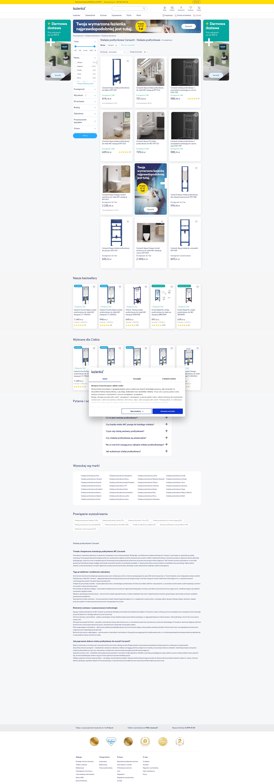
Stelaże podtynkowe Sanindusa (149, 499)
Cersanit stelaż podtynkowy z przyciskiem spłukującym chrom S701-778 (183, 90)
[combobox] (117, 52)
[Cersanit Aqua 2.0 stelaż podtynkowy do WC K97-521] (150, 125)
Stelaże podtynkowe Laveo (119, 499)
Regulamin (120, 774)
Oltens (79, 62)
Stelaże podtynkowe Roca (147, 496)
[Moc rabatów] (137, 26)
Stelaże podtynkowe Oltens (148, 482)
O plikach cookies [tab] (169, 379)
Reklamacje (80, 768)
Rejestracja (103, 765)
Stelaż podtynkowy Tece (138, 520)
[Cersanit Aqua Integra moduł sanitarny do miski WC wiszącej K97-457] (116, 179)
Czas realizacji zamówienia (85, 774)
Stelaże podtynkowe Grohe (90, 499)
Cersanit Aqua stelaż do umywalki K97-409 (184, 249)
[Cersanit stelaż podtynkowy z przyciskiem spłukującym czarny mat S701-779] (185, 125)
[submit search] (143, 8)
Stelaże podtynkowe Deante (91, 482)
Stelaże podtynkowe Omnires (148, 486)
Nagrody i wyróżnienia (150, 768)
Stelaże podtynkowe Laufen (119, 496)
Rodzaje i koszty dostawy (85, 762)
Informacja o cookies (124, 765)
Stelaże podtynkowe (92, 36)
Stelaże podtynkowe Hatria (119, 479)
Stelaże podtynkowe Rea (146, 493)
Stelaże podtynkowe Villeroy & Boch (179, 493)
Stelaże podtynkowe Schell (175, 476)
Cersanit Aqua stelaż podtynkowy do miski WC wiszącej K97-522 (150, 89)
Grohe (79, 70)
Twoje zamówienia (105, 768)
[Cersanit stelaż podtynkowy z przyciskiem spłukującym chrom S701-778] (185, 72)
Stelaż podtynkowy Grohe (113, 520)
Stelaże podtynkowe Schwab (176, 479)
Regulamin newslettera (125, 778)
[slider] (75, 46)
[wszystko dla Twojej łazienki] (84, 7)
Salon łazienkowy (149, 771)
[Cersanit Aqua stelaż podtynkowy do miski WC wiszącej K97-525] (116, 125)
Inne (118, 771)
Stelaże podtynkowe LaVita (147, 476)
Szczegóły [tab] (137, 379)
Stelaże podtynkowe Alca (90, 476)
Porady (119, 781)
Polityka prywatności (124, 768)
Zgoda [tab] (105, 379)
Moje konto (181, 10)
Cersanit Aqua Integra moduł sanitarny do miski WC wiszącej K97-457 (114, 197)
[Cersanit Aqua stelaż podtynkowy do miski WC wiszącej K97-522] (150, 72)
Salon (164, 10)
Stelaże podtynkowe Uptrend (176, 486)
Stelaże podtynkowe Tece (175, 482)
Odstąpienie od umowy (84, 771)
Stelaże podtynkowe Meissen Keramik (151, 479)
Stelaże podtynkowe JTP (118, 486)
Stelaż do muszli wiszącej (85, 529)
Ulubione (190, 10)
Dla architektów (81, 781)
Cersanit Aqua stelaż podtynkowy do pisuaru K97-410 (115, 249)
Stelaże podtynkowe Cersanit (91, 479)
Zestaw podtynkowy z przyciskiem (174, 525)
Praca (145, 774)
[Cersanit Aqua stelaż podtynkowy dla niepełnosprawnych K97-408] (185, 179)
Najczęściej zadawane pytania (127, 762)
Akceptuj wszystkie (167, 411)
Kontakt (146, 765)
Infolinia (172, 10)
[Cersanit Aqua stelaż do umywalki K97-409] (185, 232)
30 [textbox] (145, 52)
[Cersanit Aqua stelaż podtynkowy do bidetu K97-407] (116, 72)
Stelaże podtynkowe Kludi (118, 489)
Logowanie (103, 762)
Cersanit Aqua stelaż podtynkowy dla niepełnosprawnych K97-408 (184, 196)
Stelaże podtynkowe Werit (175, 496)
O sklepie (146, 762)
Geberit (80, 66)
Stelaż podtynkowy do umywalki (88, 525)
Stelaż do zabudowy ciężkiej (144, 525)
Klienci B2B (79, 778)
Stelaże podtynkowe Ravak (147, 489)
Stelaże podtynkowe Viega (175, 489)
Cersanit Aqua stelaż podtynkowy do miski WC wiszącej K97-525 (115, 142)
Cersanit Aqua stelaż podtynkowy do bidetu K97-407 (115, 89)
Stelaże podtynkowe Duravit (91, 486)
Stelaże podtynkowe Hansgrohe (120, 476)
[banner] (58, 50)
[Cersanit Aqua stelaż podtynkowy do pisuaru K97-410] (116, 232)
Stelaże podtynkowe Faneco (91, 493)
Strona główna (78, 36)
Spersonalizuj (135, 411)
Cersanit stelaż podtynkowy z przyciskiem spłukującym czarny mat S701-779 (183, 143)
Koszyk (199, 10)
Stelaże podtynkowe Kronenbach (121, 493)
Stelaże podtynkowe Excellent (92, 489)
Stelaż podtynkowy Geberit (86, 520)
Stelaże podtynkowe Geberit (91, 496)
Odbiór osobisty (81, 765)
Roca (79, 78)
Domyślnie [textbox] (113, 52)
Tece (79, 74)
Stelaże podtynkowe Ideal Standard (121, 482)
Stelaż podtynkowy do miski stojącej (167, 520)
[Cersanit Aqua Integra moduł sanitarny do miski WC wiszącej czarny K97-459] (150, 232)
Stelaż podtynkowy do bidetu (117, 525)
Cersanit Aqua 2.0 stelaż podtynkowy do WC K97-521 (147, 142)
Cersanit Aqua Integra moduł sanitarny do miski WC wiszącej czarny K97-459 (148, 250)
